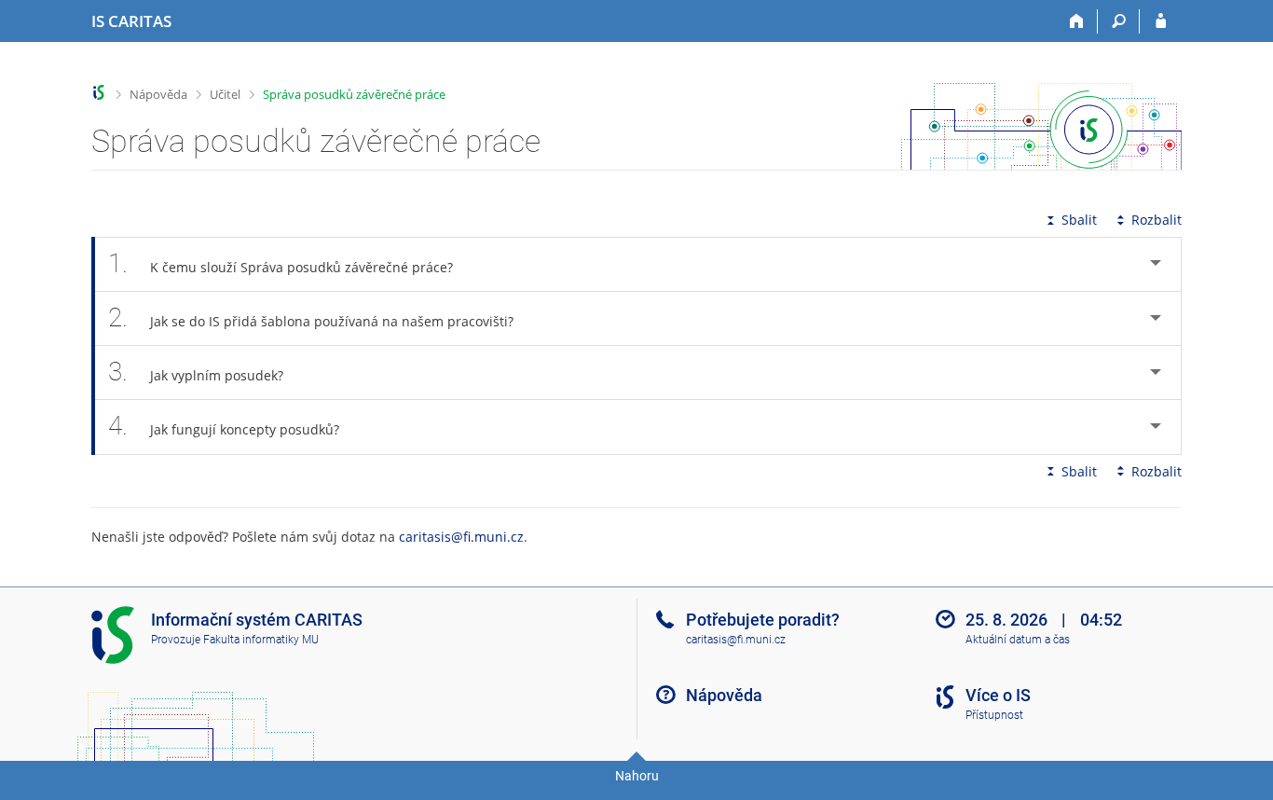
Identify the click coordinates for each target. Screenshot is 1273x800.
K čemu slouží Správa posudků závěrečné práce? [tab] (280, 263)
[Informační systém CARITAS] (99, 93)
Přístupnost (994, 715)
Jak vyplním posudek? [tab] (195, 371)
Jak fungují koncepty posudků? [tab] (223, 425)
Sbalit (1079, 219)
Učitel (225, 94)
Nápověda (158, 94)
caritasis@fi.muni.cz (461, 536)
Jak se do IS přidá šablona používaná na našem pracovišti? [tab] (310, 317)
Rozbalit (1156, 219)
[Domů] (1077, 21)
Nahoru (637, 775)
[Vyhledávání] (1119, 21)
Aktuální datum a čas (1017, 639)
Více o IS (998, 695)
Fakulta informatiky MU (261, 639)
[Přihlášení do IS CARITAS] (1161, 21)
